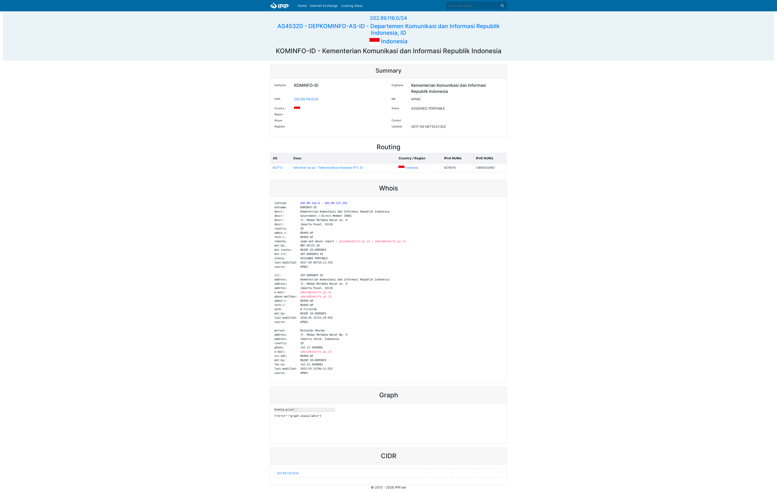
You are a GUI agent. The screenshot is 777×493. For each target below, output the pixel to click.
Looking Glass (352, 6)
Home (302, 6)
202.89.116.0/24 (388, 18)
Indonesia (394, 41)
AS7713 (278, 167)
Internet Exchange (324, 6)
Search (502, 5)
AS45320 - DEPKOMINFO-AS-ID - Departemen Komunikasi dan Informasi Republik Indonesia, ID (388, 29)
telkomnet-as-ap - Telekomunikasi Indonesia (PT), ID (328, 167)
